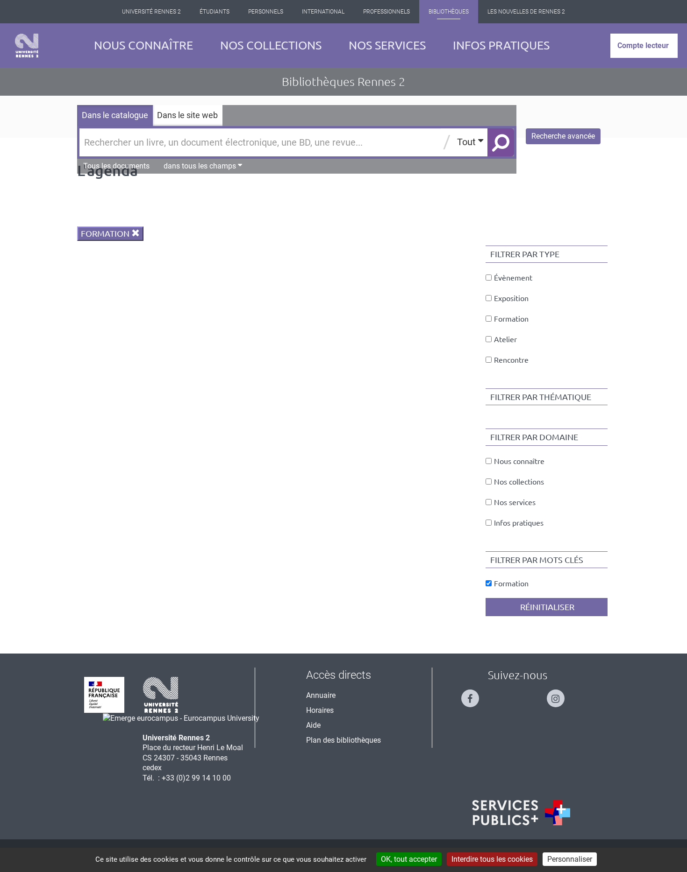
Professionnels (386, 11)
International (323, 11)
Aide (313, 725)
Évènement (513, 278)
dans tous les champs (201, 166)
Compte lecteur (643, 45)
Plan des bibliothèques (343, 740)
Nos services (387, 45)
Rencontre (511, 360)
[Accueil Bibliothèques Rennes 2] (26, 45)
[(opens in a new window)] (181, 717)
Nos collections (271, 45)
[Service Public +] (521, 812)
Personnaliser (569, 859)
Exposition (511, 298)
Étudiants (214, 11)
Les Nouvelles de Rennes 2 (526, 11)
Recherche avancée (563, 136)
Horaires (320, 710)
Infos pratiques (501, 45)
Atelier (505, 339)
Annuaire (321, 695)
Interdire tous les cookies (492, 859)
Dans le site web (187, 115)
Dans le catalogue (115, 115)
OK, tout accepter (409, 859)
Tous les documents (116, 166)
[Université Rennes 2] (161, 694)
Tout (467, 142)
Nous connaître (143, 45)
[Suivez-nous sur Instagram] (560, 694)
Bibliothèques (449, 11)
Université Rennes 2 (151, 11)
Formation (106, 233)
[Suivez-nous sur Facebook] (474, 694)
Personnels (265, 11)
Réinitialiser (546, 607)
